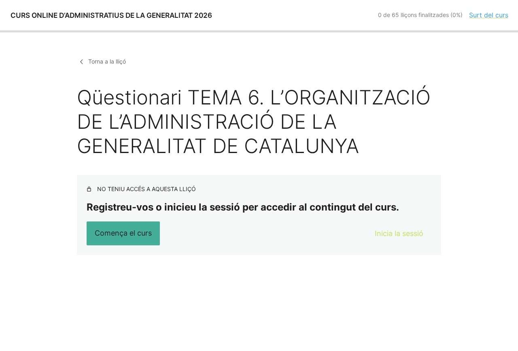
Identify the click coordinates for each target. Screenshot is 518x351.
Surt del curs (488, 15)
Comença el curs (123, 233)
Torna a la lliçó (107, 61)
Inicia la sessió (399, 233)
